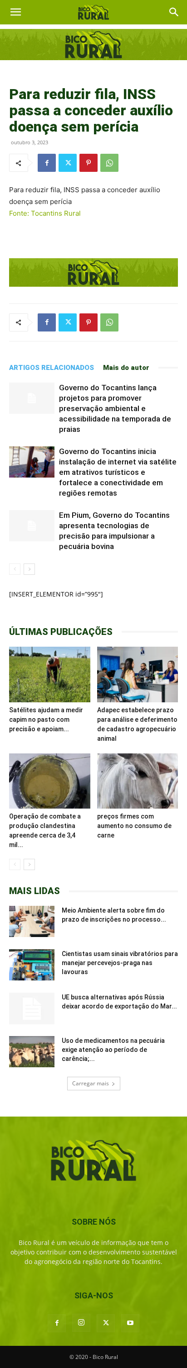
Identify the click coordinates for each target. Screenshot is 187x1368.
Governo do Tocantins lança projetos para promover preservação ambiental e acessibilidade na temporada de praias (115, 408)
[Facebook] (47, 163)
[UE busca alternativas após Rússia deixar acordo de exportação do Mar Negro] (31, 1008)
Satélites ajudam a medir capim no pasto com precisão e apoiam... (46, 719)
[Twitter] (68, 163)
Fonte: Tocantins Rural (45, 213)
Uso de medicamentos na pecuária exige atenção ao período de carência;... (113, 1049)
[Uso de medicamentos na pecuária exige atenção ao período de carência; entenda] (31, 1051)
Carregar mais (90, 1083)
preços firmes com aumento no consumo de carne (134, 826)
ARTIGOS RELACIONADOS (51, 368)
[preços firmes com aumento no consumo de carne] (137, 781)
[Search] (174, 12)
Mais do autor (126, 368)
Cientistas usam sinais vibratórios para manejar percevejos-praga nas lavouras (120, 962)
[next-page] (29, 569)
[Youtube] (130, 1323)
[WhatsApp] (109, 163)
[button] (15, 12)
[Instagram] (81, 1323)
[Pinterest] (88, 163)
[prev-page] (14, 569)
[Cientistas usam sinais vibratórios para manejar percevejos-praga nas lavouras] (31, 964)
